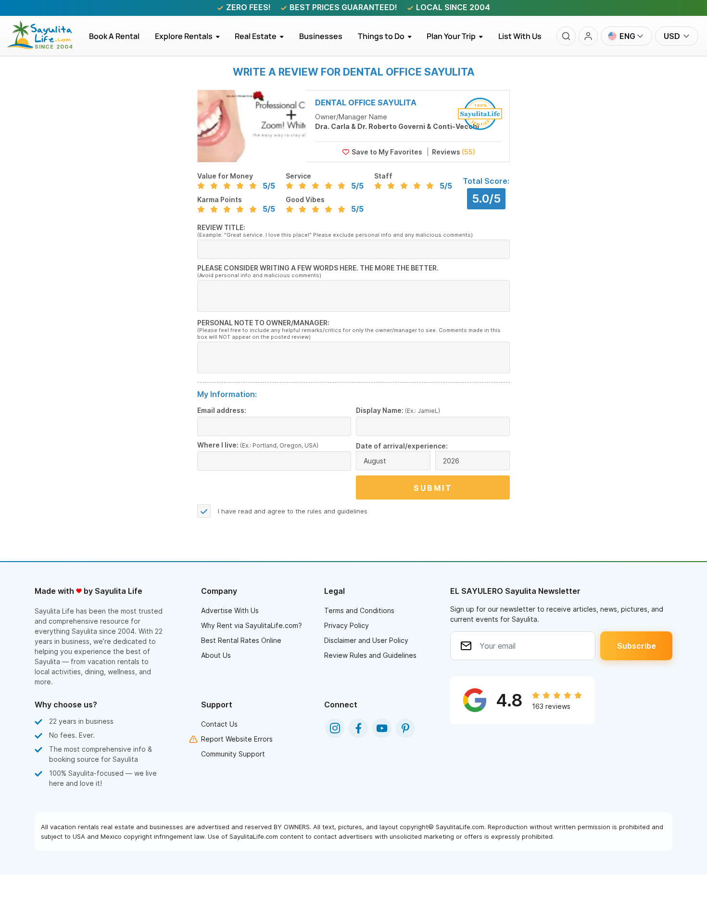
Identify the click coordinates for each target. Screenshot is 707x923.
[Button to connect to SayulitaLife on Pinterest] (405, 728)
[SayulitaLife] (45, 46)
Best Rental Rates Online (241, 640)
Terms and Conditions (359, 610)
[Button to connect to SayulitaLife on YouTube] (381, 728)
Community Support (233, 754)
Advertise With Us (230, 610)
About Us (216, 655)
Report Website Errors (237, 739)
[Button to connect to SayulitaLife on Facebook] (358, 728)
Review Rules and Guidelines (370, 655)
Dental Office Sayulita (366, 102)
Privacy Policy (346, 625)
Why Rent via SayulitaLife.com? (251, 625)
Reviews (452, 152)
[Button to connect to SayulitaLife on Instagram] (334, 728)
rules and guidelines (337, 511)
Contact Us (219, 724)
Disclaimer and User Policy (366, 640)
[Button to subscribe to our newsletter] (636, 645)
